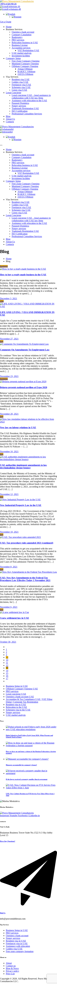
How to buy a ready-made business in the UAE (23, 274)
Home (9, 26)
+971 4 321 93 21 (8, 4)
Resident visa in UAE (16, 704)
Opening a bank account (23, 32)
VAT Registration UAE (28, 50)
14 (7, 670)
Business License (20, 45)
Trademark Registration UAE (25, 108)
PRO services (18, 40)
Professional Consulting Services (27, 113)
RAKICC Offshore (26, 71)
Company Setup (13, 58)
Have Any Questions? (7, 841)
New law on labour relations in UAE (18, 427)
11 (7, 662)
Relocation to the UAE (16, 707)
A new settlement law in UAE (14, 618)
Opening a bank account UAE (20, 696)
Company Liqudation (21, 34)
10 (7, 660)
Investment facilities (21, 55)
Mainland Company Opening (25, 63)
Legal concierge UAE (16, 694)
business (4, 266)
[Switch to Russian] (16, 17)
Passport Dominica (20, 103)
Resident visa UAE (21, 79)
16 (7, 676)
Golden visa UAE (20, 82)
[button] (10, 14)
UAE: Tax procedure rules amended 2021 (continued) (26, 543)
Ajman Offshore (25, 69)
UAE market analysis (21, 53)
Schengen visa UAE (21, 87)
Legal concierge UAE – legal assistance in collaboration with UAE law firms (31, 96)
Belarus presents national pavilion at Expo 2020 (23, 387)
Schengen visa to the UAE (18, 710)
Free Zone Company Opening (25, 61)
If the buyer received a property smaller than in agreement (26, 779)
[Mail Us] (28, 907)
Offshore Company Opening (25, 66)
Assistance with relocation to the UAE (29, 100)
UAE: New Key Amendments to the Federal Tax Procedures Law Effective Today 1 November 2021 (25, 579)
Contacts (10, 121)
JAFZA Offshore (25, 74)
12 (7, 665)
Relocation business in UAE (25, 42)
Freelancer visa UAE (21, 84)
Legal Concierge (13, 92)
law (1, 341)
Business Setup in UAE (17, 686)
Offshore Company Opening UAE (22, 688)
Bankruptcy (17, 37)
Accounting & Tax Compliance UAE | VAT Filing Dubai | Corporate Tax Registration (29, 700)
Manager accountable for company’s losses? (21, 765)
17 (7, 678)
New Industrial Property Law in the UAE (20, 505)
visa (2, 301)
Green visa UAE (19, 90)
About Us (10, 119)
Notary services (19, 106)
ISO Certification (19, 111)
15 (7, 673)
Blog (8, 116)
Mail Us (2, 913)
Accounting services (21, 48)
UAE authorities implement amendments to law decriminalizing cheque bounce (23, 466)
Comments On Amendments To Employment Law (25, 349)
